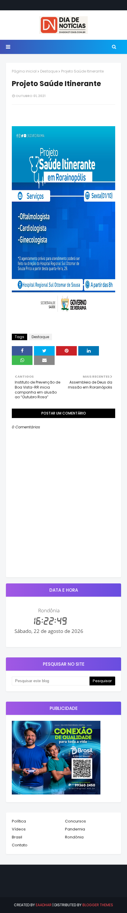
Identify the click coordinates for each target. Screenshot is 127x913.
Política (19, 821)
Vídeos (19, 829)
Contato (19, 845)
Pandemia (75, 829)
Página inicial (24, 71)
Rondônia (74, 837)
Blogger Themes (97, 904)
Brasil (17, 837)
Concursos (75, 821)
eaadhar (44, 904)
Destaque (49, 71)
